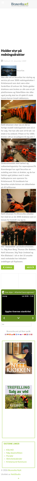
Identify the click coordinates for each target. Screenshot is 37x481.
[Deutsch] (8, 334)
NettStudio (16, 474)
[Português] (14, 334)
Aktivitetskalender (14, 459)
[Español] (10, 334)
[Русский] (20, 334)
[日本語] (23, 334)
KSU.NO (10, 450)
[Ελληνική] (16, 334)
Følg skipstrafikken (14, 453)
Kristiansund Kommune (16, 462)
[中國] (25, 334)
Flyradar (9, 456)
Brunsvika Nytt (14, 470)
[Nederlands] (27, 334)
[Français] (29, 334)
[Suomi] (18, 334)
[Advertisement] (18, 27)
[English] (5, 334)
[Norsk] (31, 334)
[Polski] (12, 334)
